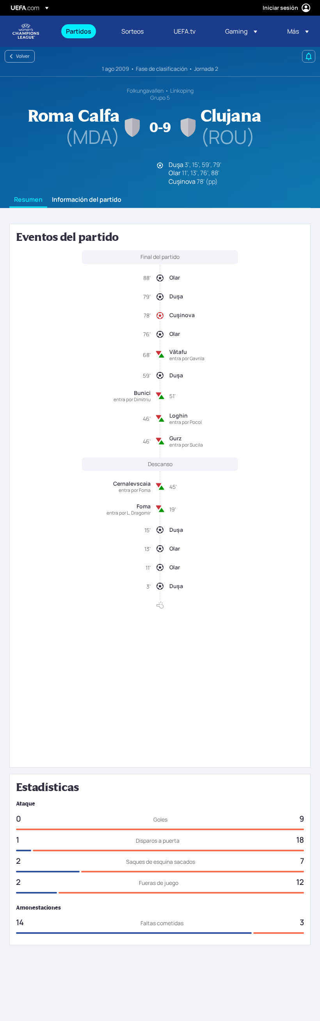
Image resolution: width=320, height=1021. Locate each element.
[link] (78, 31)
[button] (241, 31)
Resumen (28, 199)
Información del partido (86, 199)
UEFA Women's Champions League (25, 31)
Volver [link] (23, 56)
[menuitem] (84, 31)
